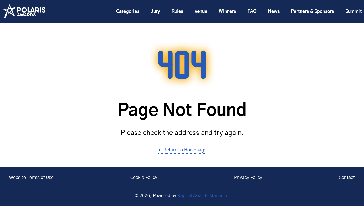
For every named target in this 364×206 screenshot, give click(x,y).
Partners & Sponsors (312, 11)
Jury (155, 11)
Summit (353, 11)
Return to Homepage (184, 150)
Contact (347, 177)
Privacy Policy (248, 177)
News (274, 11)
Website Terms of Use (31, 177)
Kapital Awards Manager (202, 195)
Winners (227, 11)
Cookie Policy (143, 177)
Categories (127, 11)
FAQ (252, 11)
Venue (201, 11)
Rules (177, 11)
